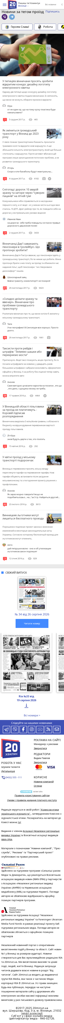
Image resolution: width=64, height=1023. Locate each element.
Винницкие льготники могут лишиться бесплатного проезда (23, 516)
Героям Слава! (20, 27)
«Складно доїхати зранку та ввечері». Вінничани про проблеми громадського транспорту (19, 303)
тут (19, 822)
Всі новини (50, 4)
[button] (4, 5)
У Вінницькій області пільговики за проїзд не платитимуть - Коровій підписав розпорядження (23, 411)
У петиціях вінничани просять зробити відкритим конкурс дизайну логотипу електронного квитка (27, 84)
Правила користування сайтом (32, 795)
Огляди (38, 785)
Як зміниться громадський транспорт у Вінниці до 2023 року (20, 134)
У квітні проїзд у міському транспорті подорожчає (18, 458)
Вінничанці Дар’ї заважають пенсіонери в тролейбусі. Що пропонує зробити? (21, 247)
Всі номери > (32, 715)
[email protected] (32, 1013)
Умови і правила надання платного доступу (32, 800)
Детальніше (8, 771)
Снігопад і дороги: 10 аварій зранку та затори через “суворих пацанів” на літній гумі (23, 193)
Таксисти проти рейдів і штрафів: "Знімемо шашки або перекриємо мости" (22, 352)
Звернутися (40, 748)
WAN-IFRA (6, 839)
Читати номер (32, 623)
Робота (48, 27)
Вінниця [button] (22, 6)
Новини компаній (44, 781)
